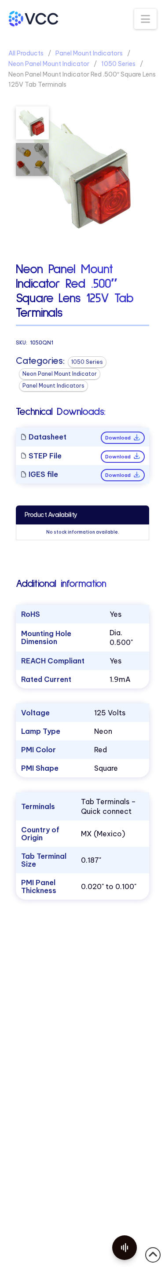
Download (118, 438)
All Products (26, 53)
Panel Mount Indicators (89, 53)
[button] (145, 19)
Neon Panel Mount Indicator (48, 64)
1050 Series (118, 64)
